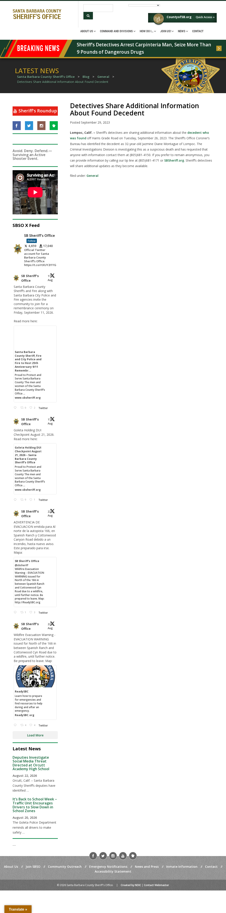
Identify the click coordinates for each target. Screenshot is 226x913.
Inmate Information (182, 866)
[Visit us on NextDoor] (54, 125)
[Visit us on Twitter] (29, 125)
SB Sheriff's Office (30, 278)
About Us (11, 866)
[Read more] (219, 48)
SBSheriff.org (174, 160)
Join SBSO (33, 866)
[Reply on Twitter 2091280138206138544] (16, 612)
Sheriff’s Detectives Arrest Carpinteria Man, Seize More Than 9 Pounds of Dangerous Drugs (144, 48)
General (92, 176)
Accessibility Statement (113, 871)
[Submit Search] (88, 15)
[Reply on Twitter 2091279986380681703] (16, 725)
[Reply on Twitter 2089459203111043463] (16, 407)
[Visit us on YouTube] (123, 856)
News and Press (147, 866)
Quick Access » (205, 17)
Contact (211, 866)
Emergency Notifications (108, 866)
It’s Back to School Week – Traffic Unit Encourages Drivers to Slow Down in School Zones (35, 805)
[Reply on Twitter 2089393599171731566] (16, 499)
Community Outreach (65, 866)
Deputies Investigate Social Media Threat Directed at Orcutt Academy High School (31, 763)
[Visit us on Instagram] (41, 125)
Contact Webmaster (156, 885)
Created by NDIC (131, 885)
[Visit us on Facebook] (17, 125)
